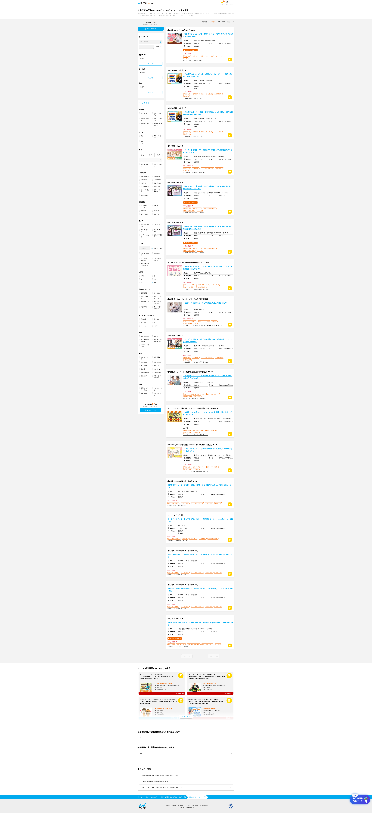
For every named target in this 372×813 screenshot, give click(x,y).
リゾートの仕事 (145, 236)
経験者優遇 (144, 393)
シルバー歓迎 (145, 186)
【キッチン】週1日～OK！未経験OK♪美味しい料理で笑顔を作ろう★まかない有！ (207, 151)
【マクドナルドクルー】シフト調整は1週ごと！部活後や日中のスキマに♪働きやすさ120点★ (200, 520)
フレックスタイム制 (157, 259)
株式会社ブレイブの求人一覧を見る (192, 60)
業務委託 (156, 214)
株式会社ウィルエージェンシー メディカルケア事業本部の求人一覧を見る (203, 325)
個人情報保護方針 (204, 805)
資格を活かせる (157, 394)
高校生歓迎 (157, 176)
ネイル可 (143, 326)
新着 (219, 22)
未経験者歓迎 (145, 176)
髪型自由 (156, 319)
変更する (150, 63)
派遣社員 (156, 211)
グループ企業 (195, 805)
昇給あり (156, 365)
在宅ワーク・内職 (157, 230)
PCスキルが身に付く (145, 345)
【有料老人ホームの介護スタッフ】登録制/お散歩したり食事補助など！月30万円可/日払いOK (200, 590)
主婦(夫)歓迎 (157, 183)
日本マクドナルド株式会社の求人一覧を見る (179, 541)
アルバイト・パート (145, 206)
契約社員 (143, 211)
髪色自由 (143, 319)
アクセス (174, 805)
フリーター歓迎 (145, 191)
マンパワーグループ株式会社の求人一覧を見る (195, 435)
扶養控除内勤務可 (145, 225)
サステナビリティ (182, 805)
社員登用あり (157, 372)
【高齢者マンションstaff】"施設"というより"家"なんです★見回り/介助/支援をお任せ (208, 35)
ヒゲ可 (156, 326)
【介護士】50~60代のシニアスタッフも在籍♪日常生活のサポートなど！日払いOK (208, 413)
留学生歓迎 (157, 186)
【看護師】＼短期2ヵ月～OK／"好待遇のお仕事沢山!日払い (205, 303)
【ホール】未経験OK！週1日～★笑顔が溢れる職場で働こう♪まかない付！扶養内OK (207, 340)
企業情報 (168, 805)
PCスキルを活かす (158, 389)
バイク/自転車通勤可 (145, 340)
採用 (189, 805)
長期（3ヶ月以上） (145, 124)
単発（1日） (144, 113)
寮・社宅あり (145, 365)
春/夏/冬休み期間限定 (158, 124)
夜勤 (155, 282)
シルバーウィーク (145, 142)
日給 (150, 155)
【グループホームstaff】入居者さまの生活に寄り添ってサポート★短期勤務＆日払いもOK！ (207, 268)
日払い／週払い (157, 165)
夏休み (143, 136)
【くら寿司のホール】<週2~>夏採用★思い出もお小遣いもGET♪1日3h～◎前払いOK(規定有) (208, 113)
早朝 (142, 276)
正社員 (156, 205)
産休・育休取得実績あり (157, 376)
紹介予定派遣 (145, 214)
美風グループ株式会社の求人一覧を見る (193, 212)
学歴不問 (143, 183)
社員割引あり (157, 369)
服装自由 (143, 322)
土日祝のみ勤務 (145, 254)
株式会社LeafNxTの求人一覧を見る (176, 505)
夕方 (155, 279)
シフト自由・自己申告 (145, 259)
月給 (158, 155)
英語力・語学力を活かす (145, 389)
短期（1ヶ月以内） (145, 119)
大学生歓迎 (144, 180)
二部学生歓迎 (157, 180)
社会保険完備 (145, 372)
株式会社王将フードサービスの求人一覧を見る (195, 172)
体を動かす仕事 (145, 230)
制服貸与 (143, 369)
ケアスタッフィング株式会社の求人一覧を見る (195, 289)
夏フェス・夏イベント (157, 136)
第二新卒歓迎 (145, 195)
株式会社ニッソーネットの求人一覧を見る (194, 398)
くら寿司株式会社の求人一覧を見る (192, 98)
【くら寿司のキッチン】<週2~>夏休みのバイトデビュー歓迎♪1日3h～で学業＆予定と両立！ (207, 75)
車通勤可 (156, 336)
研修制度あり (157, 357)
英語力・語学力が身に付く (157, 340)
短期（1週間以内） (158, 114)
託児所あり (144, 376)
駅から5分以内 (145, 336)
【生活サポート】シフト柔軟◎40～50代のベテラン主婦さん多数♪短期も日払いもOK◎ (207, 377)
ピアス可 (156, 322)
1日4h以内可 (157, 224)
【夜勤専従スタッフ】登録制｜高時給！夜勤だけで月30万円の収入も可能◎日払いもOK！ (199, 486)
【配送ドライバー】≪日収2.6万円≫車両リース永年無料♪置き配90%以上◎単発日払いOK (207, 187)
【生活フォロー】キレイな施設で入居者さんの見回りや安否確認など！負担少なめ (207, 450)
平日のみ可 (157, 253)
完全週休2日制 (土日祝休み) (145, 264)
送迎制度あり (157, 362)
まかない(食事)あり (145, 358)
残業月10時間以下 (158, 236)
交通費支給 (144, 362)
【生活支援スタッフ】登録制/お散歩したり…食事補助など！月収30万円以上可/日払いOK (199, 556)
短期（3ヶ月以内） (158, 119)
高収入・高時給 (145, 165)
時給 (142, 155)
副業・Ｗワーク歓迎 (157, 191)
